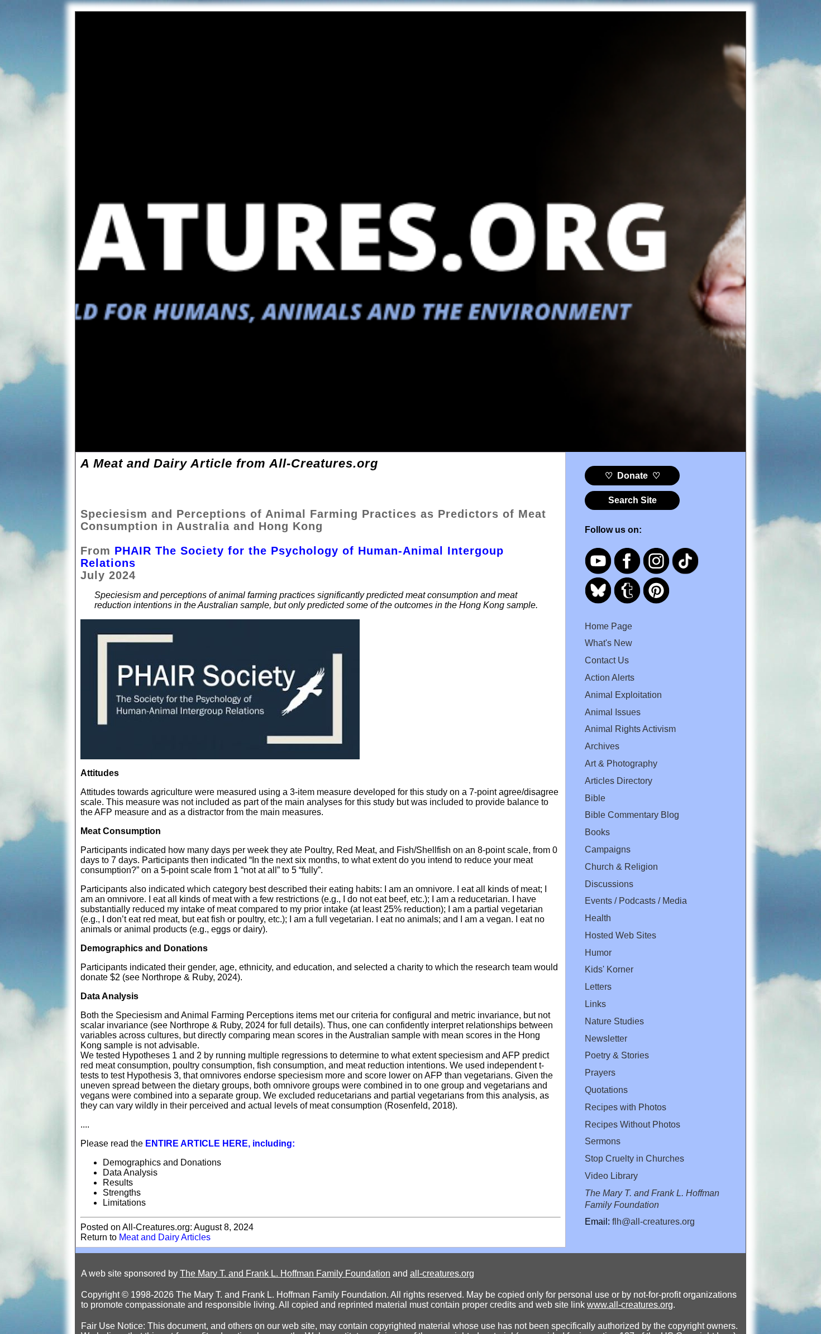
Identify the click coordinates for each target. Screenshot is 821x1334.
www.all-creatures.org (630, 1304)
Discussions (609, 884)
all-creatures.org (442, 1273)
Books (597, 832)
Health (598, 918)
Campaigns (608, 849)
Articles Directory (618, 781)
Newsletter (606, 1038)
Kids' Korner (609, 969)
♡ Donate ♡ (632, 475)
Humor (598, 952)
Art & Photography (621, 763)
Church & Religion (621, 866)
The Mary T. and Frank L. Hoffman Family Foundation (285, 1273)
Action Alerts (609, 677)
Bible (595, 798)
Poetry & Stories (617, 1055)
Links (595, 1004)
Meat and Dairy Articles (165, 1237)
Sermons (602, 1141)
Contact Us (607, 660)
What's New (608, 643)
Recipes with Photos (625, 1107)
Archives (602, 746)
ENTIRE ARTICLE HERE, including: (220, 1143)
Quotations (606, 1090)
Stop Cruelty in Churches (634, 1158)
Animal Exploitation (623, 695)
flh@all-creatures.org (653, 1221)
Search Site (632, 500)
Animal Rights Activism (630, 729)
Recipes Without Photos (632, 1124)
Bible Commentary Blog (632, 815)
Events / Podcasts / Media (636, 901)
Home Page (608, 626)
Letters (598, 986)
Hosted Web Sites (620, 935)
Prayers (600, 1072)
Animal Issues (613, 712)
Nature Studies (614, 1021)
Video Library (611, 1176)
